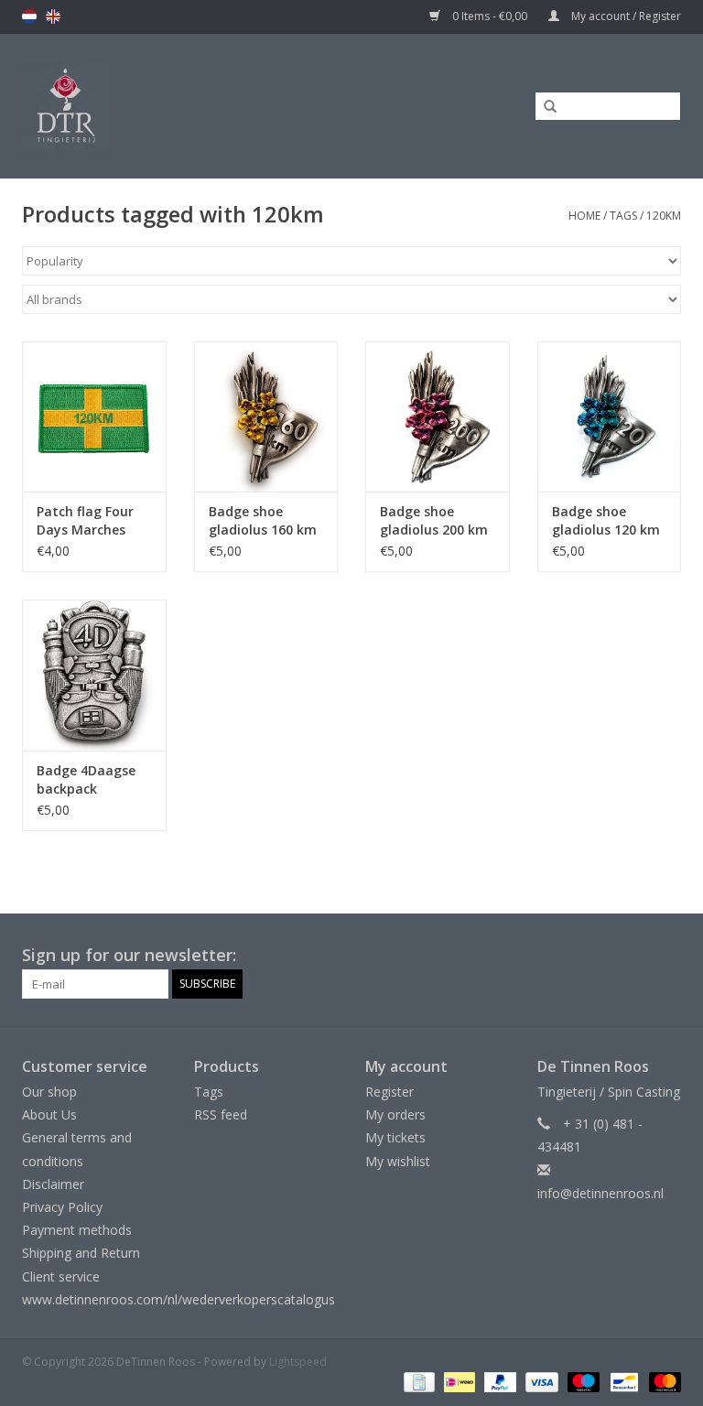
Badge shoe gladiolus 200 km (434, 520)
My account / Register (624, 16)
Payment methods (77, 1229)
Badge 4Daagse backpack (86, 779)
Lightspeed (298, 1361)
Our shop (49, 1091)
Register (389, 1091)
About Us (49, 1114)
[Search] (544, 107)
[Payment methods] (417, 1381)
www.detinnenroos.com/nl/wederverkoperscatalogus (178, 1299)
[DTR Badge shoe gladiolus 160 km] (266, 416)
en (53, 16)
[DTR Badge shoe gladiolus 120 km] (609, 416)
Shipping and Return (81, 1252)
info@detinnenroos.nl (600, 1193)
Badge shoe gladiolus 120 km (606, 520)
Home (584, 215)
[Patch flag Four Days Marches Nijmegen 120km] (94, 416)
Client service (61, 1276)
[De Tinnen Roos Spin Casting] (142, 105)
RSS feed (220, 1114)
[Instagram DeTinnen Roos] (666, 955)
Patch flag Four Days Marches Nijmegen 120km (90, 521)
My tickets (395, 1137)
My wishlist (397, 1161)
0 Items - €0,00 (489, 16)
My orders (395, 1114)
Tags (623, 215)
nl (29, 16)
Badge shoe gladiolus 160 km (263, 520)
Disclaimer (53, 1184)
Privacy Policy (62, 1207)
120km (663, 215)
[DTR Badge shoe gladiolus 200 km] (437, 416)
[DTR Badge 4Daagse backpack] (94, 675)
